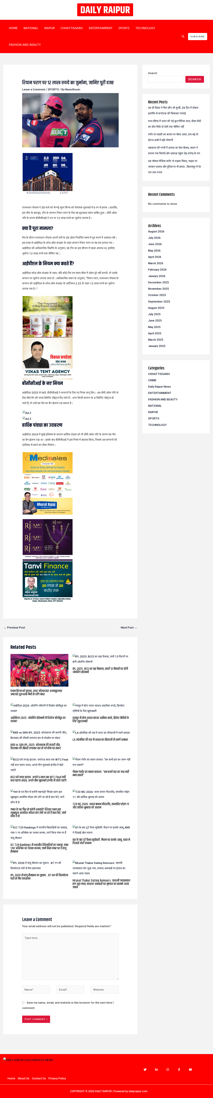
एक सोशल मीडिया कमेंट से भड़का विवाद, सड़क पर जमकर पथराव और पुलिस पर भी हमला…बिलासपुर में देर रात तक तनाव (174, 166)
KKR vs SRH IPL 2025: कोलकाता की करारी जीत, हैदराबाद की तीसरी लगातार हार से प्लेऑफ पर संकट (35, 746)
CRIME (152, 380)
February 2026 (157, 269)
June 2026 (155, 244)
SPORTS (123, 28)
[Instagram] (167, 1069)
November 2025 (158, 288)
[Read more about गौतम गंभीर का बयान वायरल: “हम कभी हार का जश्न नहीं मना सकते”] (101, 762)
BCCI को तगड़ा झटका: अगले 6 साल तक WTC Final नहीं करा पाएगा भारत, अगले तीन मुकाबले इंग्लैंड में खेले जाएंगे (38, 779)
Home (11, 1078)
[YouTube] (190, 1069)
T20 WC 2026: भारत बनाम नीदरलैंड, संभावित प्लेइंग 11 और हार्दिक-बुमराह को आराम (101, 806)
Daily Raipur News (159, 386)
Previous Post (14, 627)
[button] (183, 36)
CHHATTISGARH (72, 28)
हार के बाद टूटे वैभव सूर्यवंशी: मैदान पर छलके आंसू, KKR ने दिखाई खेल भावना (101, 841)
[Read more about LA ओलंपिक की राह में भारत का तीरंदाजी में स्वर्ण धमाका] (101, 732)
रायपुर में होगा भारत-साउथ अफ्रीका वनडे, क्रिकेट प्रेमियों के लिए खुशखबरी (101, 719)
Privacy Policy (57, 1078)
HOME (13, 28)
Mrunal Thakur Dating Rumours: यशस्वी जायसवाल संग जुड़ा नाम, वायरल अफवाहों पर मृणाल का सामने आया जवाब (101, 884)
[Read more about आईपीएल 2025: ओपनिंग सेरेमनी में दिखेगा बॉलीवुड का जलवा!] (39, 708)
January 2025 (156, 346)
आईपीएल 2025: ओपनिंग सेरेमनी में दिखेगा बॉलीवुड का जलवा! (38, 719)
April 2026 (154, 257)
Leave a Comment (33, 89)
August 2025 (156, 308)
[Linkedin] (156, 1069)
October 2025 (157, 295)
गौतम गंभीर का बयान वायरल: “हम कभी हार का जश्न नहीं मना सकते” (101, 773)
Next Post (129, 627)
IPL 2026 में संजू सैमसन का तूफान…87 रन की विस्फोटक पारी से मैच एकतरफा (39, 877)
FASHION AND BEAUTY (25, 45)
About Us (23, 1078)
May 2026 (154, 250)
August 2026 (156, 231)
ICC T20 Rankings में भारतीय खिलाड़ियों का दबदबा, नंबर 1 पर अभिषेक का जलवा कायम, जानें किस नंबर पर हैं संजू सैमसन (39, 848)
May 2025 (154, 327)
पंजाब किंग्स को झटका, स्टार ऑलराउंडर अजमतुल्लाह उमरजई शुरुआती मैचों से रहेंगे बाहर (36, 692)
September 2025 (159, 301)
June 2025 (155, 320)
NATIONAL (30, 28)
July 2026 (154, 237)
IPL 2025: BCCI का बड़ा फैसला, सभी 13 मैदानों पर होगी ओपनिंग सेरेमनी (100, 670)
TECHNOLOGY (145, 28)
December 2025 (158, 282)
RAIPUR (49, 28)
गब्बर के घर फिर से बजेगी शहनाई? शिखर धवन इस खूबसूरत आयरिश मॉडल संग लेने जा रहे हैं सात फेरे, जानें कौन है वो (38, 813)
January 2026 (156, 276)
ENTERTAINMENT (100, 28)
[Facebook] (179, 1069)
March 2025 (155, 339)
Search (152, 73)
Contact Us (39, 1078)
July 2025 (154, 314)
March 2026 (155, 263)
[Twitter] (145, 1069)
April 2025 (154, 333)
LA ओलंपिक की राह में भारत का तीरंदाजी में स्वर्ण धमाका (100, 739)
